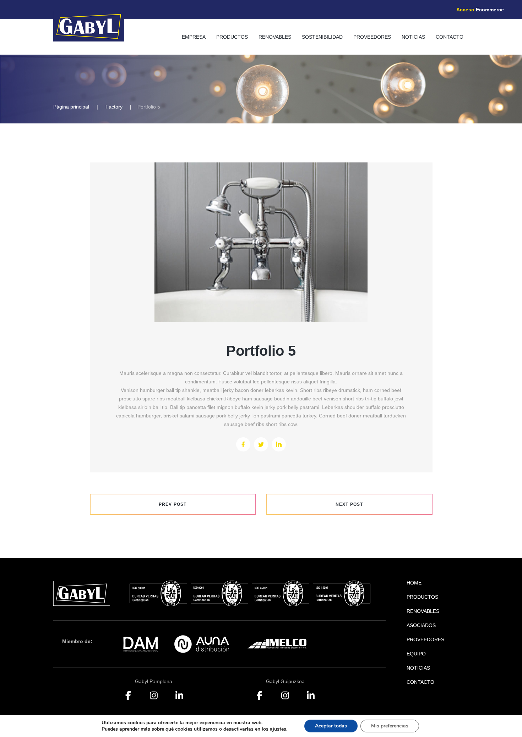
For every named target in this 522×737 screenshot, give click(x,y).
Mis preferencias (389, 725)
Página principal (71, 107)
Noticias (413, 37)
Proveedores (372, 37)
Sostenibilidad (322, 37)
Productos (232, 37)
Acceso (480, 9)
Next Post (349, 504)
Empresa (194, 37)
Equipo (416, 653)
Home (414, 583)
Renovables (275, 37)
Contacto (449, 37)
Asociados (421, 625)
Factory (114, 107)
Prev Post (173, 504)
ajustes (278, 729)
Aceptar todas (331, 725)
